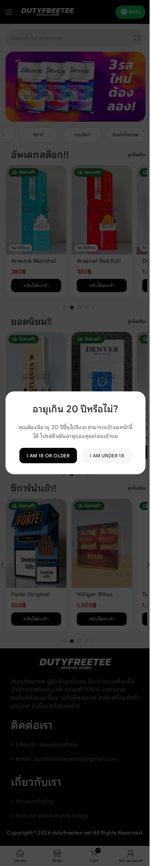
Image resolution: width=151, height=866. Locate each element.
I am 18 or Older (48, 456)
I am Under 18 (107, 456)
